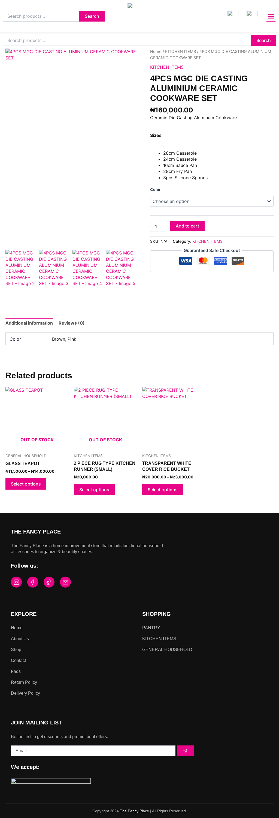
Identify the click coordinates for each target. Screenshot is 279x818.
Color (155, 189)
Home (156, 51)
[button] (271, 16)
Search (92, 16)
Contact (18, 660)
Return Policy (24, 682)
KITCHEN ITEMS (180, 51)
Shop (16, 649)
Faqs (16, 671)
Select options (26, 484)
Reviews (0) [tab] (72, 323)
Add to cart (187, 226)
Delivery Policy (25, 693)
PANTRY (151, 627)
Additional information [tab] (29, 323)
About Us (20, 638)
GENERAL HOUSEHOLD (167, 649)
